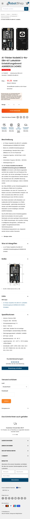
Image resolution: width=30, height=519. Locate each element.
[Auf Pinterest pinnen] (21, 117)
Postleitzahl (5, 391)
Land (3, 383)
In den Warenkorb (15, 110)
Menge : (4, 104)
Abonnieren (15, 480)
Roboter (8, 14)
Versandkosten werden (13, 86)
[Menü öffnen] (2, 3)
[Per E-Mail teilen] (27, 117)
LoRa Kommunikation (5, 17)
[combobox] (13, 9)
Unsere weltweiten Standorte (8, 487)
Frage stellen (18, 131)
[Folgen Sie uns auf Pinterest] (12, 498)
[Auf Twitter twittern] (24, 117)
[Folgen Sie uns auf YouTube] (15, 498)
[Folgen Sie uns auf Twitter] (6, 498)
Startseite (3, 14)
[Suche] (26, 9)
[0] (27, 3)
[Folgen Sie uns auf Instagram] (9, 498)
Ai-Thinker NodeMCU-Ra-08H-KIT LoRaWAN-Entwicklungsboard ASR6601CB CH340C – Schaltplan (15, 305)
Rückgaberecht (6, 408)
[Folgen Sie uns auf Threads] (25, 498)
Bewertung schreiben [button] (15, 368)
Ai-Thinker (5, 73)
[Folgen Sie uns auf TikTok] (19, 498)
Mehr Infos (4, 130)
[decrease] (9, 104)
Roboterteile (14, 14)
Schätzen (6, 401)
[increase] (19, 104)
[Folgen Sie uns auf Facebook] (3, 498)
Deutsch (5, 490)
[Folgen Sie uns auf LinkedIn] (22, 498)
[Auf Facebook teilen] (17, 117)
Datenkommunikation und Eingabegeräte (9, 16)
